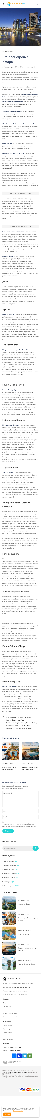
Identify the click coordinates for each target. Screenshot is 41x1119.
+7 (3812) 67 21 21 (14, 1050)
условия (24, 1072)
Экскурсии (8, 882)
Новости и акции (10, 873)
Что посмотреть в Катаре (23, 728)
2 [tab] (20, 772)
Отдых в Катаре (31, 723)
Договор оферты (22, 995)
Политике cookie (18, 1111)
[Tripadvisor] (29, 1055)
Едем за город (9, 869)
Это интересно (7, 52)
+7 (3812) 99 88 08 (14, 1047)
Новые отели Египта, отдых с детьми (28, 919)
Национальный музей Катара (15, 723)
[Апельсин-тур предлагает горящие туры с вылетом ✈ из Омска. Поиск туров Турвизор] (16, 4)
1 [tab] (18, 772)
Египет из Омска (23, 934)
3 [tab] (23, 772)
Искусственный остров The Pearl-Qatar (18, 717)
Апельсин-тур (8, 67)
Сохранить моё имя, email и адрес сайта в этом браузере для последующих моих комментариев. (19, 825)
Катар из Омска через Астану (16, 720)
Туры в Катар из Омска (22, 725)
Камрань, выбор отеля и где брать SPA (27, 949)
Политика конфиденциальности (11, 1072)
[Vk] (14, 1055)
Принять (7, 1114)
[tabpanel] (10, 756)
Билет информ (9, 861)
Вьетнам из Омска (28, 767)
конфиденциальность (22, 987)
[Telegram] (24, 1055)
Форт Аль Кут (10, 728)
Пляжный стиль (9, 878)
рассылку (25, 991)
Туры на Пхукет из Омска (26, 964)
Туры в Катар (10, 725)
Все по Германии (10, 865)
